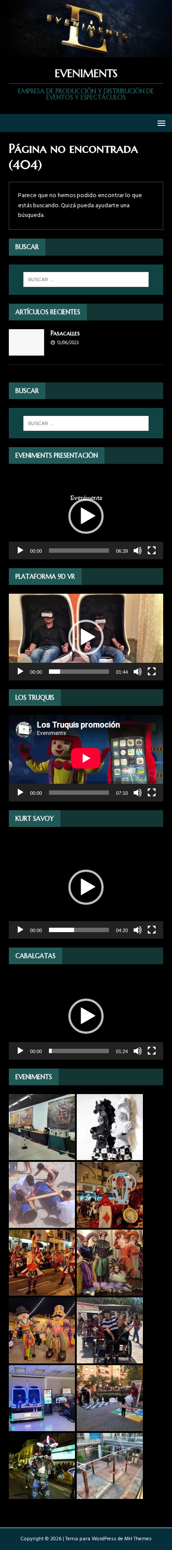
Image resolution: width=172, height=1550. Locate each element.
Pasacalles (65, 333)
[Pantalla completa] (151, 550)
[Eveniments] (86, 52)
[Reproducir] (20, 550)
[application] (86, 516)
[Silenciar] (137, 550)
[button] (86, 516)
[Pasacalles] (26, 350)
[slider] (79, 550)
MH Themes (138, 1539)
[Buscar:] (86, 279)
